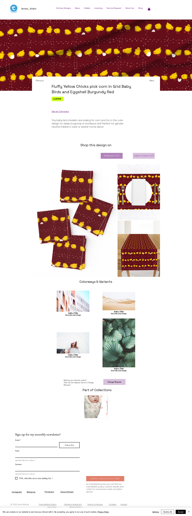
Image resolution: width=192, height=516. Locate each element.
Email (18, 440)
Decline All (167, 512)
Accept (181, 512)
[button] (149, 8)
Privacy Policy (103, 512)
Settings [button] (155, 512)
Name (17, 451)
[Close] (188, 512)
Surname (18, 464)
